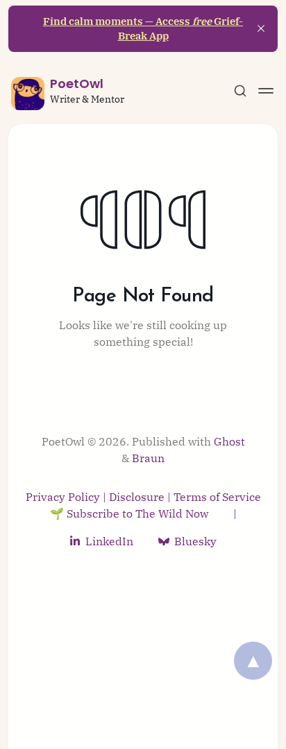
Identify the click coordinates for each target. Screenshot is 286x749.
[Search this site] (240, 90)
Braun (148, 458)
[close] (261, 28)
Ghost (229, 441)
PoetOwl (76, 83)
